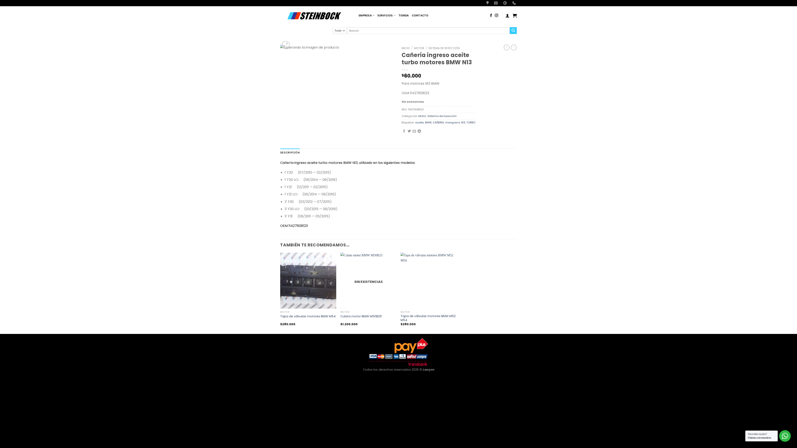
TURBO (471, 122)
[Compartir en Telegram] (419, 131)
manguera (452, 122)
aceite (419, 122)
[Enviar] (513, 30)
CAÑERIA (438, 122)
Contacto (420, 15)
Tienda (403, 15)
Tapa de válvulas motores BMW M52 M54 (428, 318)
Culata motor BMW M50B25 (361, 316)
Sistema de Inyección (444, 48)
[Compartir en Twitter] (409, 131)
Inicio (406, 48)
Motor (419, 48)
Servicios (385, 15)
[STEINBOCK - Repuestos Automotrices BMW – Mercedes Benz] (316, 15)
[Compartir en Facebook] (404, 131)
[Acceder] (507, 15)
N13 (463, 122)
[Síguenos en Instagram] (496, 15)
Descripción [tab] (290, 152)
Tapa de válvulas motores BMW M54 (308, 316)
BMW (428, 122)
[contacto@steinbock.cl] (496, 3)
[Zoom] (286, 45)
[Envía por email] (414, 131)
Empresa (365, 15)
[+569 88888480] (514, 3)
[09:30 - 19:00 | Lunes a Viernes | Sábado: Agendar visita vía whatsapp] (505, 3)
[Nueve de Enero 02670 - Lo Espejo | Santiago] (488, 3)
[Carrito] (515, 15)
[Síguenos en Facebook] (491, 15)
